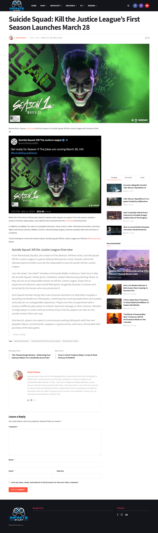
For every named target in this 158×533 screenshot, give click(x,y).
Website (60, 471)
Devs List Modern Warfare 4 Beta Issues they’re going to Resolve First (135, 288)
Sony (42, 5)
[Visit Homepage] (17, 5)
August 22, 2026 (115, 277)
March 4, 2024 (34, 38)
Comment (14, 427)
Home (33, 5)
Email (12, 471)
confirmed (30, 128)
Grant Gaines (21, 38)
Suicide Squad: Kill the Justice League (46, 341)
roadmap (69, 220)
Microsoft (55, 5)
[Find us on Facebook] (135, 5)
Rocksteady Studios (21, 341)
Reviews (91, 5)
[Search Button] (128, 5)
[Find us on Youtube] (147, 5)
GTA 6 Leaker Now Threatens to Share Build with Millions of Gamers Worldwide (136, 302)
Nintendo (70, 5)
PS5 (51, 38)
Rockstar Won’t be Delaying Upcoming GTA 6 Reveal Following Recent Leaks (128, 272)
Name (12, 460)
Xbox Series (57, 38)
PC (81, 5)
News (44, 38)
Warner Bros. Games (70, 341)
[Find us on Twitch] (141, 5)
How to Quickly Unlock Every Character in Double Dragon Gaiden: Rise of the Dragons (135, 215)
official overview (94, 238)
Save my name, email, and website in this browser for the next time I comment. (45, 482)
